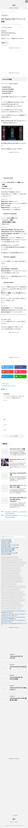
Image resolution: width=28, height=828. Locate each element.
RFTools (14, 594)
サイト (4, 430)
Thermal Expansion (7, 605)
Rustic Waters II (5, 551)
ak (6, 389)
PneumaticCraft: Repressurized (9, 592)
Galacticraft (11, 578)
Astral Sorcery (6, 562)
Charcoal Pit (12, 565)
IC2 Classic (5, 581)
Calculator (5, 565)
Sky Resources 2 (17, 597)
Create (17, 568)
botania (23, 562)
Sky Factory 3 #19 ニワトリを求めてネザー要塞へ (18, 486)
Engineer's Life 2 (5, 542)
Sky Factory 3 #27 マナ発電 (17, 449)
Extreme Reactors (15, 576)
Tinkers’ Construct (18, 605)
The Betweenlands (15, 602)
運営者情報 (15, 815)
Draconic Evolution (6, 385)
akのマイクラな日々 (14, 821)
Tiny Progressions (6, 608)
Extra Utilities (5, 576)
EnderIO (4, 573)
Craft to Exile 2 (5, 539)
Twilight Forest (16, 608)
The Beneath (5, 602)
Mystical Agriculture (20, 586)
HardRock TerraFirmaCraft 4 (8, 547)
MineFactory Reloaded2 (7, 586)
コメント (5, 400)
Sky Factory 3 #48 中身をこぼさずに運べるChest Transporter (18, 499)
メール (5, 424)
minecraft (13, 385)
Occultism (5, 589)
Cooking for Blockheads (8, 568)
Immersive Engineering (16, 581)
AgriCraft (15, 557)
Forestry (4, 578)
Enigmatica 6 (4, 546)
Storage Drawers (6, 600)
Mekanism (5, 584)
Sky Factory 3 (5, 383)
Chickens (20, 565)
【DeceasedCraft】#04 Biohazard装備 (16, 678)
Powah (20, 592)
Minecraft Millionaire (6, 550)
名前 (4, 419)
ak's (14, 5)
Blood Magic (15, 562)
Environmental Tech (13, 573)
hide (6, 42)
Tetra (14, 600)
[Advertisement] (14, 59)
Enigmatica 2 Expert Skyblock (9, 545)
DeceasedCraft (5, 541)
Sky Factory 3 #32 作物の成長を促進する (12, 623)
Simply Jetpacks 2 (6, 597)
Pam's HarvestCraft (14, 589)
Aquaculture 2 (17, 560)
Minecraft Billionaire (6, 549)
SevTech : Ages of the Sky (8, 553)
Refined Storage (6, 594)
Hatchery (19, 578)
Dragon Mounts (17, 570)
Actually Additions (6, 557)
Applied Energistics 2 (7, 560)
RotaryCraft (21, 594)
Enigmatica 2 (4, 543)
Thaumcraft (20, 600)
